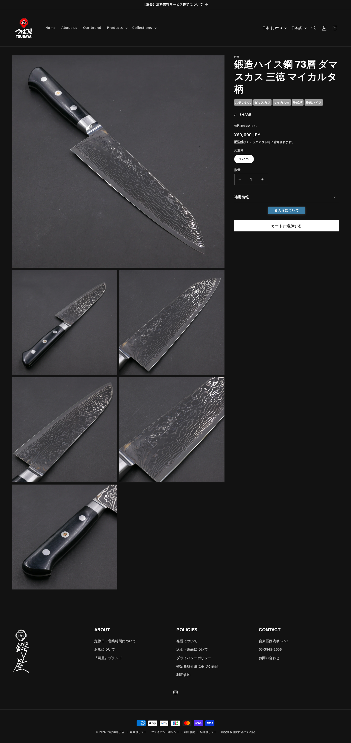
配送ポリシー (208, 731)
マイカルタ (282, 102)
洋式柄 (298, 102)
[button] (116, 28)
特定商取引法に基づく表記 (197, 666)
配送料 (238, 142)
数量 (237, 170)
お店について (104, 649)
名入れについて (286, 210)
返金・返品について (192, 649)
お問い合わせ (269, 657)
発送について (186, 641)
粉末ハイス (314, 102)
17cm (244, 159)
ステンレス (243, 102)
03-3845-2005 (270, 649)
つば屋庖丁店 (115, 732)
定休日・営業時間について (115, 641)
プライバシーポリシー (193, 657)
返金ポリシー (138, 731)
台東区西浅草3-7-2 (274, 641)
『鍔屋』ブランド (108, 657)
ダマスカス (262, 102)
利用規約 (183, 674)
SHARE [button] (245, 114)
